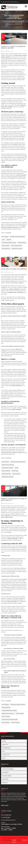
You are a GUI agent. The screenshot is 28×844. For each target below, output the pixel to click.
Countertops (8, 232)
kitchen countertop (22, 242)
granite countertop (20, 713)
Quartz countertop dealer (16, 245)
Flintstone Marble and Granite (13, 21)
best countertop (5, 236)
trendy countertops (15, 722)
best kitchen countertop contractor (17, 236)
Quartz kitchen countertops (7, 476)
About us (5, 744)
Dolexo (14, 840)
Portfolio (5, 779)
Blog (3, 758)
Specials (5, 782)
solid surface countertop (17, 248)
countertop (8, 239)
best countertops (5, 461)
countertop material (6, 707)
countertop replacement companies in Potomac (11, 452)
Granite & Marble (8, 769)
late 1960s (12, 178)
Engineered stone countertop (8, 464)
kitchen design (15, 470)
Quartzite (5, 772)
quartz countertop (5, 245)
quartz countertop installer (7, 517)
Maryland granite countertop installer (9, 719)
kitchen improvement (6, 473)
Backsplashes (6, 775)
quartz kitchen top (6, 248)
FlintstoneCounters (10, 51)
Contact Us (5, 754)
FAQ (3, 751)
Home (4, 741)
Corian (3, 239)
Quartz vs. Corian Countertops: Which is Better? (13, 47)
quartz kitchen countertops (21, 55)
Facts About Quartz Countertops (14, 269)
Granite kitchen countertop (7, 467)
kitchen (16, 467)
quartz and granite (23, 579)
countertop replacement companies (9, 710)
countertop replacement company (9, 242)
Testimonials (6, 748)
